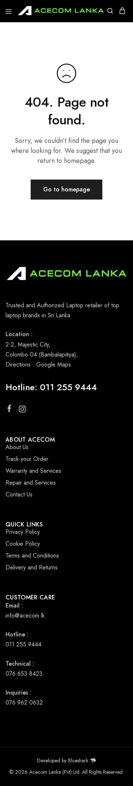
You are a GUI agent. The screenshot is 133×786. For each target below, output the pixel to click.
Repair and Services (31, 482)
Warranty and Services (33, 470)
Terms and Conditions (32, 555)
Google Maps (53, 364)
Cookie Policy (23, 543)
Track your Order (27, 459)
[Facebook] (9, 409)
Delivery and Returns (32, 567)
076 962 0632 (24, 702)
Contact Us (19, 494)
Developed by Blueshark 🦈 (66, 760)
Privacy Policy (23, 532)
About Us (17, 447)
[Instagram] (22, 410)
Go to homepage (66, 189)
